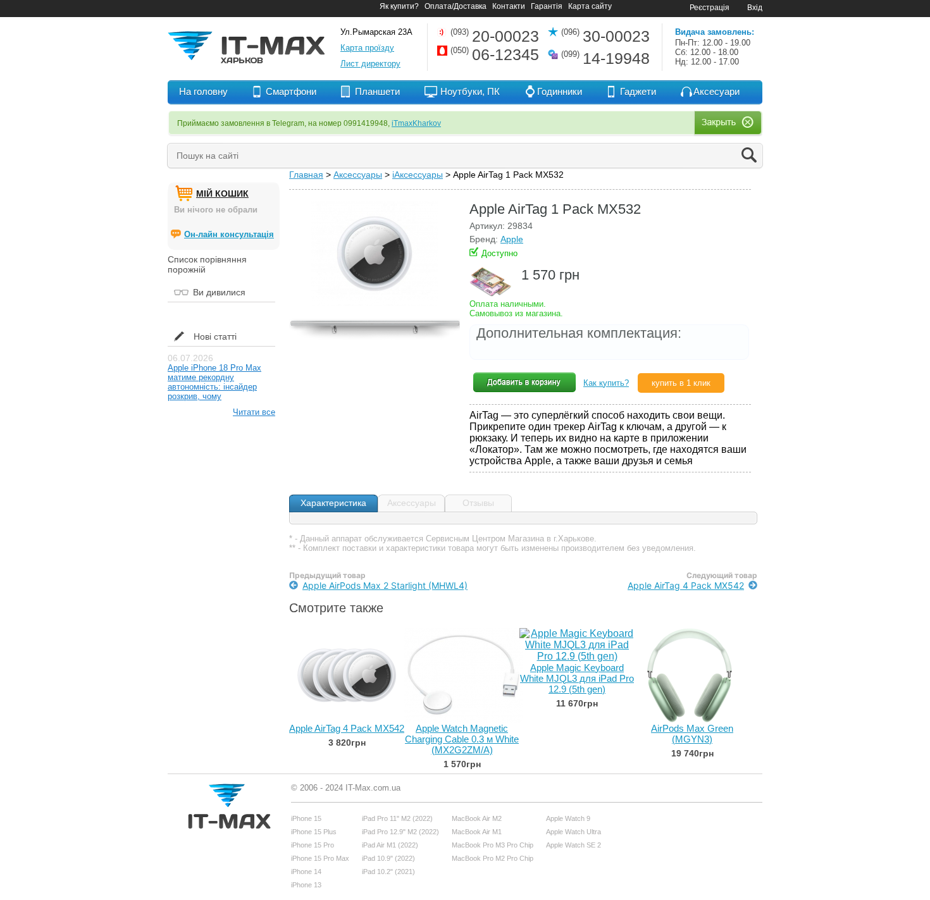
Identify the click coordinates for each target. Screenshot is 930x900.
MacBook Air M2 (477, 818)
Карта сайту (590, 6)
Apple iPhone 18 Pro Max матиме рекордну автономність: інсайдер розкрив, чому (214, 382)
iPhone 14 (306, 871)
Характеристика (333, 503)
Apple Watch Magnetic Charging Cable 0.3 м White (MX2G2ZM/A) (462, 739)
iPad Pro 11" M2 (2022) (397, 818)
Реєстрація (709, 7)
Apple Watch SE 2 (573, 845)
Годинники (559, 91)
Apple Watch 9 (568, 818)
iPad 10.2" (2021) (388, 871)
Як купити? (399, 6)
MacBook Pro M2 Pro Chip (492, 858)
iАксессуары (417, 175)
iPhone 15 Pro (312, 845)
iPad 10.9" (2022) (388, 858)
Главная (306, 175)
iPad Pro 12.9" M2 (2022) (400, 831)
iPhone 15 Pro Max (320, 858)
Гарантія (546, 6)
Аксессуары (357, 175)
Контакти (508, 6)
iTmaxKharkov (416, 123)
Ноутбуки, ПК (470, 91)
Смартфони (291, 91)
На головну (203, 91)
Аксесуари (716, 91)
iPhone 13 (306, 885)
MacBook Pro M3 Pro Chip (492, 845)
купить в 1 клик (681, 383)
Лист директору (370, 63)
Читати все (254, 412)
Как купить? (606, 383)
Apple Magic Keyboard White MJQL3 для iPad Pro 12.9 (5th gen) (577, 678)
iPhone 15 (306, 818)
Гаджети (638, 91)
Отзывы (478, 503)
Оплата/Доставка (456, 6)
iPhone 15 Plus (314, 831)
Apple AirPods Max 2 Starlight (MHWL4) (385, 585)
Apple (511, 239)
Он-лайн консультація (229, 234)
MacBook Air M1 (477, 831)
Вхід (754, 7)
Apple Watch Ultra (573, 831)
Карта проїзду (367, 47)
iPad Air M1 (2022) (390, 845)
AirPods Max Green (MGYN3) (692, 733)
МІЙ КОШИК (222, 193)
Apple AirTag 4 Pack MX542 (686, 585)
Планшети (377, 91)
